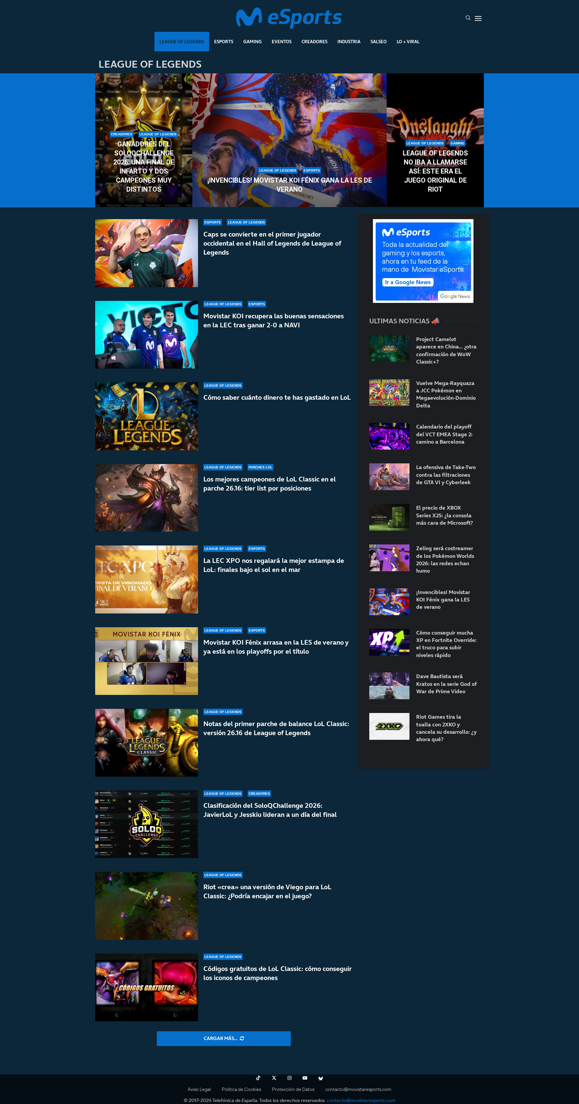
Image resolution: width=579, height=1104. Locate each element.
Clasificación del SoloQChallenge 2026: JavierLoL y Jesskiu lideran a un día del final (270, 810)
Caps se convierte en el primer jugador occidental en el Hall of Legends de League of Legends (272, 243)
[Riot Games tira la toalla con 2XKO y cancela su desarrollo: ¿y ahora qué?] (389, 726)
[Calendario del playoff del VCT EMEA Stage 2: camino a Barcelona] (389, 436)
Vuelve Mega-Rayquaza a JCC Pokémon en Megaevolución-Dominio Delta (446, 394)
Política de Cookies (241, 1089)
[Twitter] (274, 1078)
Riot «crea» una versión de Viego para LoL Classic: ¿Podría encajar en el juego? (267, 891)
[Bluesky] (320, 1078)
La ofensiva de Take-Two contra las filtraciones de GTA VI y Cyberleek (446, 474)
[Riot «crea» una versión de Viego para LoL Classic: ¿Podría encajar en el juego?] (146, 906)
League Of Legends (181, 42)
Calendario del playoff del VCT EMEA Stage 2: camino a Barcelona (444, 434)
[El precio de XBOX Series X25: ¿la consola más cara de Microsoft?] (389, 517)
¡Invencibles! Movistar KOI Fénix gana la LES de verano (289, 184)
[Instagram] (289, 1078)
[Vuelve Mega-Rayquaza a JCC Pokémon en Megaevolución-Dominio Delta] (389, 392)
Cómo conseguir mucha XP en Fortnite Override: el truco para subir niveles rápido (446, 644)
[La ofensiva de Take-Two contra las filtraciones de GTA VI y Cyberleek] (389, 476)
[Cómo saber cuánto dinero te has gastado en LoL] (146, 416)
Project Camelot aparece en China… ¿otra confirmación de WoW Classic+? (446, 350)
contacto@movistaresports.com (358, 1089)
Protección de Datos (293, 1089)
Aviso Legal (199, 1089)
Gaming (252, 42)
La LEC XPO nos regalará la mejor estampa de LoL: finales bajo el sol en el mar (273, 565)
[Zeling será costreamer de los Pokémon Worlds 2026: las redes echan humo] (389, 557)
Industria (349, 42)
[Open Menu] (478, 18)
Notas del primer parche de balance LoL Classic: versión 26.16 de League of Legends (276, 728)
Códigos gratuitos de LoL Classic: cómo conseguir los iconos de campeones (277, 973)
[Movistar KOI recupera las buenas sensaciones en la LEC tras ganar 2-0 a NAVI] (146, 335)
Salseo (379, 42)
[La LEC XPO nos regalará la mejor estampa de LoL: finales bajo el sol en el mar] (146, 579)
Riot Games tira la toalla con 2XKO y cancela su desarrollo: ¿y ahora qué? (446, 728)
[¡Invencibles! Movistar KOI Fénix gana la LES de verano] (289, 140)
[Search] (468, 18)
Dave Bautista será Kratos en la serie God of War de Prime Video (446, 683)
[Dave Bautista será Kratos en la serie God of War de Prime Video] (389, 685)
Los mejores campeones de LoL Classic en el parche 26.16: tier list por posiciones (269, 483)
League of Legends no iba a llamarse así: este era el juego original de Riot (435, 171)
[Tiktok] (258, 1078)
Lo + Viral (408, 42)
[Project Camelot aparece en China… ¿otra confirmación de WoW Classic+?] (389, 348)
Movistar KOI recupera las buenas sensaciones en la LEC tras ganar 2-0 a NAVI (273, 320)
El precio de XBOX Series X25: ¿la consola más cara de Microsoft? (444, 515)
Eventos (282, 42)
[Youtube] (305, 1078)
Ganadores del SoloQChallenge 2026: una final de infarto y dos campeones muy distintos (143, 166)
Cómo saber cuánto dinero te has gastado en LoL (277, 397)
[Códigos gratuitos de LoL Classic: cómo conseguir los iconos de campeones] (146, 988)
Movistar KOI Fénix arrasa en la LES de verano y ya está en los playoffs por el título (275, 647)
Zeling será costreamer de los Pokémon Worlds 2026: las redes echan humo (445, 559)
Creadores (314, 42)
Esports (223, 42)
